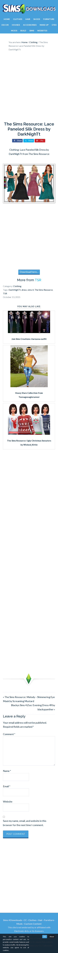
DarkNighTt (15, 289)
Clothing (17, 286)
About (52, 937)
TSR (38, 280)
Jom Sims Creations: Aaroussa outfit (29, 339)
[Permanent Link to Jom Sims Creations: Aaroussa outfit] (29, 332)
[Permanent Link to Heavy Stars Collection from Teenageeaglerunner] (29, 386)
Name (7, 770)
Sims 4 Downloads (29, 8)
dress (24, 289)
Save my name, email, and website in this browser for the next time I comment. (24, 822)
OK (44, 937)
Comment (9, 734)
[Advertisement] (29, 87)
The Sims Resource (43, 289)
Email (6, 786)
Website (7, 801)
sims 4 (31, 289)
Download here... (29, 271)
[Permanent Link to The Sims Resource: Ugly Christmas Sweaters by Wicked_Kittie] (29, 433)
